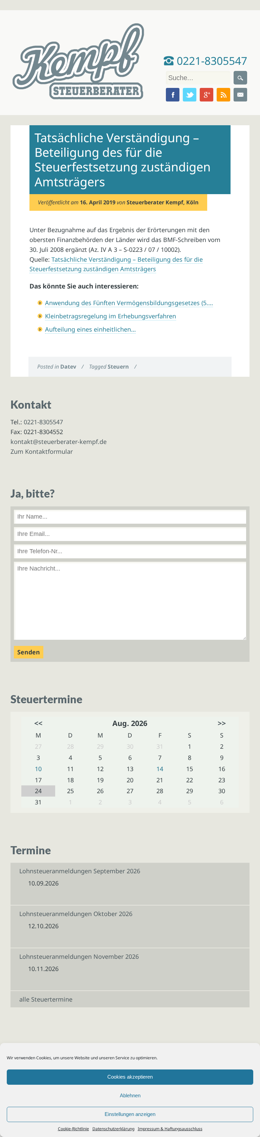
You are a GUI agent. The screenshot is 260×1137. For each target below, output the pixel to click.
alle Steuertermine (45, 999)
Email (240, 94)
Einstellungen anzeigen (130, 1114)
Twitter (189, 94)
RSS (223, 94)
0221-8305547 (210, 60)
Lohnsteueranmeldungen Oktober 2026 (75, 914)
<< (38, 723)
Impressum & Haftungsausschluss (170, 1129)
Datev (68, 366)
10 (38, 769)
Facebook (172, 94)
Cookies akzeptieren (130, 1077)
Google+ (206, 94)
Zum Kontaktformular (41, 451)
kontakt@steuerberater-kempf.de (58, 441)
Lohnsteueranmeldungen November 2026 (79, 956)
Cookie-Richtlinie (73, 1129)
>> (222, 723)
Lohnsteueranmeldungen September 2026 (79, 871)
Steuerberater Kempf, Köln (163, 202)
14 (159, 769)
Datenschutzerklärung (113, 1129)
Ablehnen (130, 1095)
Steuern (118, 366)
